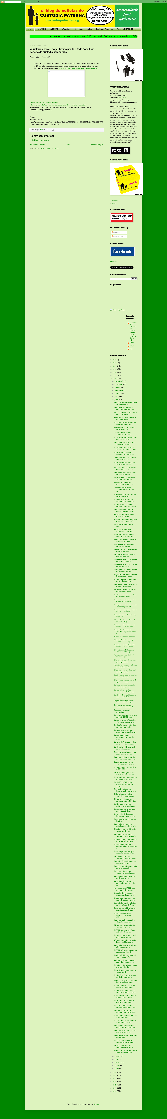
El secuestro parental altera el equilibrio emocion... (125, 681)
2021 (115, 363)
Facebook (115, 201)
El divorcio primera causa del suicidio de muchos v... (124, 1001)
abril (116, 1059)
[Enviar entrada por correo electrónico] (52, 129)
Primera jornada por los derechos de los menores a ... (125, 790)
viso (131, 349)
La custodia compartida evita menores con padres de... (124, 646)
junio (116, 400)
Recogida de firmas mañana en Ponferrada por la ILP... (125, 606)
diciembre (118, 381)
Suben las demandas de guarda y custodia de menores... (125, 520)
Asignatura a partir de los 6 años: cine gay (124, 656)
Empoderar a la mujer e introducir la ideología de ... (124, 706)
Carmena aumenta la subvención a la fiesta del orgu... (124, 737)
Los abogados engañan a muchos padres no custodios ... (125, 846)
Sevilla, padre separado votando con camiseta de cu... (125, 596)
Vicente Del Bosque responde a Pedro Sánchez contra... (125, 1051)
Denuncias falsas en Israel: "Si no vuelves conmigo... (125, 546)
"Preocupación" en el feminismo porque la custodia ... (125, 458)
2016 (115, 378)
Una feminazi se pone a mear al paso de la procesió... (125, 611)
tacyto (132, 346)
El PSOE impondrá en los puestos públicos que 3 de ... (125, 1006)
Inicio (30, 29)
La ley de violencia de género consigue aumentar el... (124, 463)
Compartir (113, 261)
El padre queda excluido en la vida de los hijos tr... (125, 830)
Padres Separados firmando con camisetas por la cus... (125, 601)
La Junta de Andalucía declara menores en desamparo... (125, 743)
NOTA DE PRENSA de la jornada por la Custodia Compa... (123, 784)
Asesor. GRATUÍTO (125, 29)
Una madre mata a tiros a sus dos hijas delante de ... (125, 473)
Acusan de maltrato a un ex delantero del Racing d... (124, 701)
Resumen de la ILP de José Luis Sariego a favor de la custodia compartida (58, 105)
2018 (115, 372)
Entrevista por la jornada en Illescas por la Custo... (124, 515)
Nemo (132, 343)
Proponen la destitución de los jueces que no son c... (125, 753)
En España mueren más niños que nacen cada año (125, 726)
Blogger (96, 1104)
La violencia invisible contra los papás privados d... (125, 748)
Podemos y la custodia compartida (122, 711)
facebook (79, 29)
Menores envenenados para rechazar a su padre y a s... (125, 991)
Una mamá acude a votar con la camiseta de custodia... (125, 586)
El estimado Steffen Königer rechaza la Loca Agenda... (124, 641)
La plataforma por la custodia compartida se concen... (124, 478)
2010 (115, 1088)
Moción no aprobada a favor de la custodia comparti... (125, 1016)
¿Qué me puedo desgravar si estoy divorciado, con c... (124, 773)
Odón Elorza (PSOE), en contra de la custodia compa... (125, 981)
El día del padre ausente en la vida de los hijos (125, 971)
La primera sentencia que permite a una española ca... (125, 731)
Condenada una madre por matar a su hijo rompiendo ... (125, 1026)
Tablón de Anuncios (104, 29)
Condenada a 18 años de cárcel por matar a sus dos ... (125, 566)
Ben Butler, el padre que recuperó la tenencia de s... (125, 872)
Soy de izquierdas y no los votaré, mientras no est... (124, 763)
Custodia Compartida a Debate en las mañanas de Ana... (125, 904)
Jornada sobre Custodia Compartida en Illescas (123, 433)
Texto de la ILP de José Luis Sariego (44, 102)
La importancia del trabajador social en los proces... (124, 686)
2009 (115, 1091)
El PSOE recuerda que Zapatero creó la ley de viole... (125, 931)
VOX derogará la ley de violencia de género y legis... (125, 857)
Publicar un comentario (40, 140)
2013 (115, 1079)
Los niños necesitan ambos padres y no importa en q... (124, 535)
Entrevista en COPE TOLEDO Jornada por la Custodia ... (125, 468)
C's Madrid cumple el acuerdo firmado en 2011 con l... (125, 941)
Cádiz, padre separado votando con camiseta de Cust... (125, 571)
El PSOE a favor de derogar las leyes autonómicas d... (125, 951)
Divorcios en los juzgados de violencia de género (124, 926)
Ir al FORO (54, 29)
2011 (115, 1085)
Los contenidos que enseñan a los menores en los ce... (125, 996)
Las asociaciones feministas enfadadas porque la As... (124, 852)
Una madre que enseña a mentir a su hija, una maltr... (125, 408)
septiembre (119, 390)
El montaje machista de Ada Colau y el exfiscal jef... (124, 651)
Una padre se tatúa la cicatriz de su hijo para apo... (125, 877)
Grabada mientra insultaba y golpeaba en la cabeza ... (124, 894)
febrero (117, 1065)
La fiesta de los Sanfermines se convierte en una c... (125, 551)
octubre (118, 387)
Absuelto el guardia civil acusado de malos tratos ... (124, 483)
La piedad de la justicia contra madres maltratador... (125, 696)
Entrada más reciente (38, 144)
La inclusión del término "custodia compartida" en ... (125, 453)
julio (116, 396)
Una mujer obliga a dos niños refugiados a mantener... (124, 921)
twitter (89, 29)
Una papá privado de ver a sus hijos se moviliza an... (125, 1031)
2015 (115, 1072)
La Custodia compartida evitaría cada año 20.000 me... (125, 716)
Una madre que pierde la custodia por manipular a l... (125, 825)
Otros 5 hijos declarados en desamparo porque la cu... (124, 815)
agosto (117, 393)
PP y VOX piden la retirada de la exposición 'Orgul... (125, 621)
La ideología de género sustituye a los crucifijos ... (124, 805)
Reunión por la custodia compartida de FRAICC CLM (125, 1011)
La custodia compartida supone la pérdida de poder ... (125, 778)
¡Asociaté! (66, 29)
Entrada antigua (97, 144)
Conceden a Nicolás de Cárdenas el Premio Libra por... (124, 489)
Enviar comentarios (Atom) (49, 148)
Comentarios (118, 236)
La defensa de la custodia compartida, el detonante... (124, 500)
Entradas (116, 232)
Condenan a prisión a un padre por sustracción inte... (125, 810)
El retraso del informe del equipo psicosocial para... (124, 1041)
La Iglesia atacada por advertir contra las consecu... (125, 936)
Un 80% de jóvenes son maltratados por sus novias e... (124, 883)
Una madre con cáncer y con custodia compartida (124, 443)
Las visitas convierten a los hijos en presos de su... (125, 616)
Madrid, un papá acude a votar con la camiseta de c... (125, 581)
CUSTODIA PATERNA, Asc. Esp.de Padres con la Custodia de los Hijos (133, 331)
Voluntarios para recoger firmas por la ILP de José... (125, 666)
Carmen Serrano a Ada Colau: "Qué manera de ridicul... (125, 721)
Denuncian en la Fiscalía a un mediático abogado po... (125, 909)
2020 (115, 366)
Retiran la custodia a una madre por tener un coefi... (125, 867)
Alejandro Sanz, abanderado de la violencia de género (125, 576)
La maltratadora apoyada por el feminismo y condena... (125, 986)
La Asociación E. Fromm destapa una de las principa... (125, 505)
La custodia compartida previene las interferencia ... (125, 691)
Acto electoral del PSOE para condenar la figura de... (124, 889)
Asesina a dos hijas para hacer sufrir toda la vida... (125, 418)
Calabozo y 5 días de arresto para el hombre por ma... (124, 961)
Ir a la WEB (41, 29)
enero (117, 1068)
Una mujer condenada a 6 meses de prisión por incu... (125, 510)
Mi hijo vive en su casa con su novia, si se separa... (125, 495)
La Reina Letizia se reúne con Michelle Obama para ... (125, 423)
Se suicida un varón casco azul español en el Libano (125, 591)
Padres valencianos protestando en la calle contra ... (125, 413)
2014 (115, 1075)
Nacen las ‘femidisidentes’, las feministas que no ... (125, 862)
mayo (117, 1056)
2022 (115, 360)
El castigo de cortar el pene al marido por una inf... (125, 671)
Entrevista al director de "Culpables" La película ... (124, 530)
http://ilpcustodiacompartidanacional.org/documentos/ (77, 68)
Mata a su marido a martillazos (125, 637)
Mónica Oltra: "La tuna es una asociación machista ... (125, 976)
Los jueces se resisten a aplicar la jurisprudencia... (125, 676)
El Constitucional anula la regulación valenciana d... (124, 795)
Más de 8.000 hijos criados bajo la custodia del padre (125, 1021)
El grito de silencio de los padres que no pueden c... (125, 661)
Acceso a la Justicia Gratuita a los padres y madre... (125, 541)
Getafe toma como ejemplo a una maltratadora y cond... (124, 899)
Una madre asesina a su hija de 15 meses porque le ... (125, 946)
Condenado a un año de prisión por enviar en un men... (125, 561)
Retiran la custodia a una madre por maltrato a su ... (125, 403)
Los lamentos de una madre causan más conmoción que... (125, 448)
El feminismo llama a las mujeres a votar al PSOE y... (125, 800)
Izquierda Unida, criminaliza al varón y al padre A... (125, 956)
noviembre (119, 384)
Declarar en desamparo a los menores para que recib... (124, 626)
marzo (117, 1062)
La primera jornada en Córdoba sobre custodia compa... (125, 840)
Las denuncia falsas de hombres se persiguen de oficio (124, 915)
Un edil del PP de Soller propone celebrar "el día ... (124, 1046)
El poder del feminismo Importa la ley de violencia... (125, 966)
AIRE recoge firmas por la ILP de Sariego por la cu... (125, 428)
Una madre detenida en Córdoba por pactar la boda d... (125, 632)
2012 (115, 1082)
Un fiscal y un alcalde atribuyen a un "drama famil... (125, 556)
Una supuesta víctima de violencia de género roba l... (125, 835)
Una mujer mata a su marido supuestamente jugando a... (125, 758)
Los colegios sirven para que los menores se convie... (125, 438)
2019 (115, 369)
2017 (115, 375)
